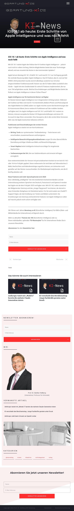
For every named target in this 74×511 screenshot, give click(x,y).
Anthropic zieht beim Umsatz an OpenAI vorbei (37, 416)
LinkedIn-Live (28, 457)
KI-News (37, 41)
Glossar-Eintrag (9, 457)
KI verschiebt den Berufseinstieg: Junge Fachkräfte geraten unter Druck (54, 291)
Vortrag (50, 457)
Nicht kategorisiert (40, 457)
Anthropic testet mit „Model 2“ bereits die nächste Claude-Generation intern (22, 291)
